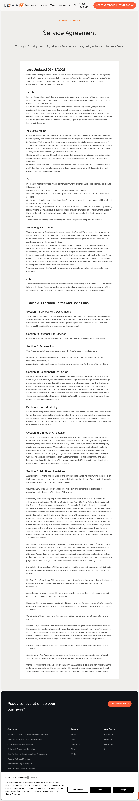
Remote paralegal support (19, 764)
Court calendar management (20, 744)
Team (53, 5)
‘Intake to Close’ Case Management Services (28, 734)
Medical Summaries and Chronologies (24, 739)
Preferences (78, 790)
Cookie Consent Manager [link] (14, 777)
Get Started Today (120, 703)
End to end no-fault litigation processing (27, 754)
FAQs (73, 754)
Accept (123, 790)
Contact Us (64, 5)
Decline (100, 790)
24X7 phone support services (21, 768)
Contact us (76, 744)
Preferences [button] (16, 794)
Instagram (108, 744)
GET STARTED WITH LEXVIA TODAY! (115, 5)
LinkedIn (108, 739)
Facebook (108, 734)
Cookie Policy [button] (15, 791)
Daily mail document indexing (21, 749)
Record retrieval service (18, 759)
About (44, 5)
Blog (76, 5)
